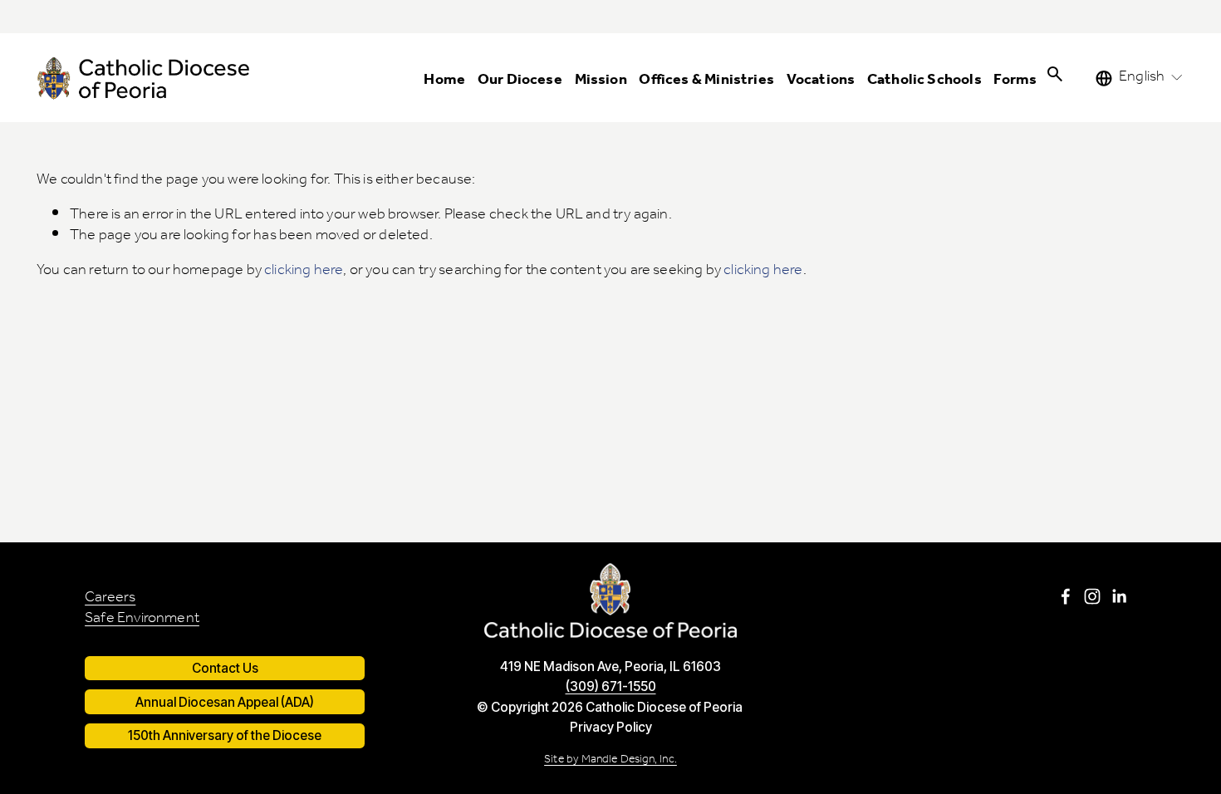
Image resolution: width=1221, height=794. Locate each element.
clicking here (303, 270)
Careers (110, 598)
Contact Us (225, 668)
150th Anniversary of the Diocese (224, 735)
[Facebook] (1065, 596)
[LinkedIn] (1119, 596)
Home (444, 80)
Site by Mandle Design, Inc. (610, 760)
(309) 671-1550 (611, 687)
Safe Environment (142, 619)
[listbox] (1140, 78)
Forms (1015, 80)
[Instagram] (1092, 596)
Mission (601, 80)
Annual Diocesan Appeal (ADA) (224, 702)
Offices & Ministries (706, 80)
